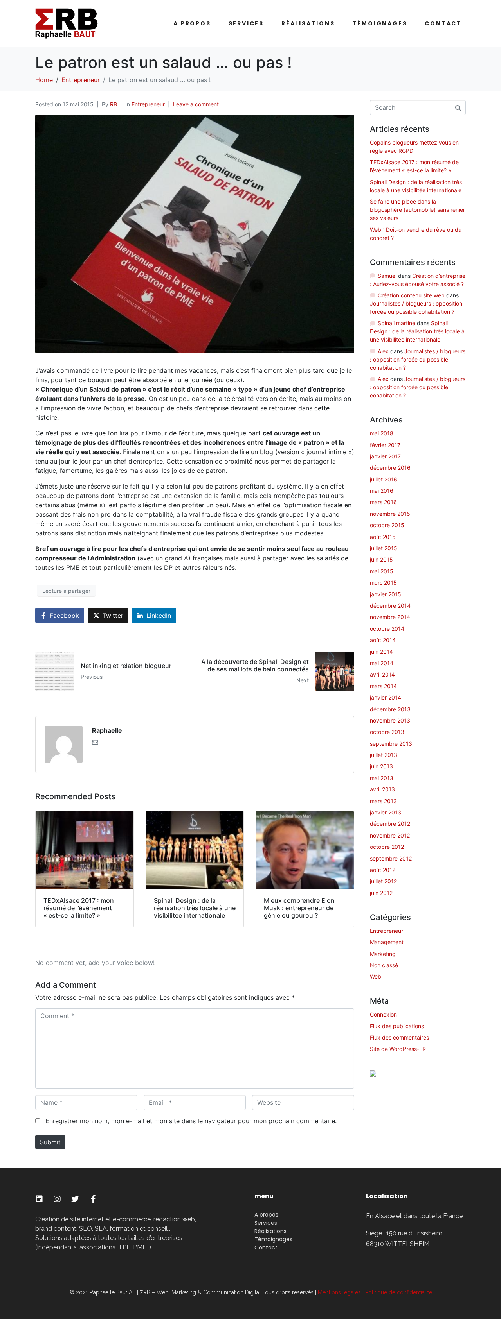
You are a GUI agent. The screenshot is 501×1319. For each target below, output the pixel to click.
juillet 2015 (383, 548)
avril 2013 (382, 789)
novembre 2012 (390, 835)
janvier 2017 (385, 456)
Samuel (387, 275)
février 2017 (385, 445)
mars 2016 (383, 502)
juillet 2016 (383, 479)
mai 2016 (381, 490)
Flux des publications (397, 1026)
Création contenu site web (411, 295)
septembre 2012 (391, 858)
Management (387, 942)
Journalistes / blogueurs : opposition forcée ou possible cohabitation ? (417, 359)
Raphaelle (107, 730)
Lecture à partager (66, 590)
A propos (192, 23)
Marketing (383, 953)
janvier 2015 (385, 594)
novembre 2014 (390, 617)
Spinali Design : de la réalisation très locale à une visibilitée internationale (417, 331)
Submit (50, 1142)
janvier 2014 (385, 697)
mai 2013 (381, 778)
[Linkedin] (39, 1199)
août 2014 (383, 640)
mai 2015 (381, 571)
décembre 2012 (390, 823)
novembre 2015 (390, 513)
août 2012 (382, 869)
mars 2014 (383, 686)
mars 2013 (383, 801)
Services (246, 23)
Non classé (384, 965)
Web (375, 976)
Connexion (383, 1014)
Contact (443, 23)
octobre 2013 (387, 731)
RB (113, 104)
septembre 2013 (391, 743)
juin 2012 (381, 892)
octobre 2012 (387, 846)
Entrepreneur (148, 104)
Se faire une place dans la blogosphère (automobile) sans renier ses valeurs (417, 209)
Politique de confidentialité (398, 1292)
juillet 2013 (383, 755)
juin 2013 (381, 766)
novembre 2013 (390, 720)
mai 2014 (381, 663)
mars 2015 (383, 582)
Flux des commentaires (399, 1037)
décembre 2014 (390, 605)
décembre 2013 (390, 709)
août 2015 (383, 536)
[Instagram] (57, 1199)
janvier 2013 (385, 812)
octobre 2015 (387, 525)
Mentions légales (339, 1292)
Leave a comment (196, 104)
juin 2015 (381, 559)
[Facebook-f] (93, 1199)
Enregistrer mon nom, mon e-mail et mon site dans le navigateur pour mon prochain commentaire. (191, 1121)
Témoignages (380, 23)
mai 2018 (381, 433)
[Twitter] (75, 1199)
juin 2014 (381, 651)
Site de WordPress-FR (398, 1048)
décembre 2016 (390, 467)
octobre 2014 (387, 628)
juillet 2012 (383, 881)
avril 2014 (382, 674)
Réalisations (308, 23)
